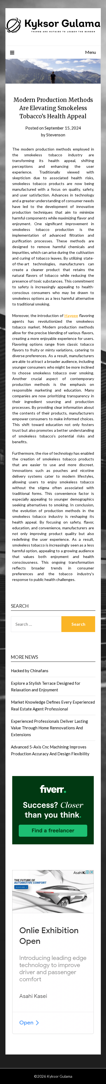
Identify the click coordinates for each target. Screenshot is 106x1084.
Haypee (71, 315)
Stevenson (55, 134)
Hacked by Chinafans (29, 670)
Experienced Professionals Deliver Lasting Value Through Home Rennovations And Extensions (49, 728)
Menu (90, 52)
